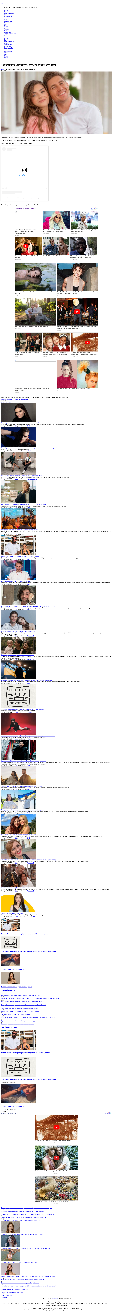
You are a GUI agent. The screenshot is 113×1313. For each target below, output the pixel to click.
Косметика (7, 23)
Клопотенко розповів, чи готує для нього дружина (16, 581)
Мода (6, 19)
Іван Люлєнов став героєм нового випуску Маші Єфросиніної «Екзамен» (23, 475)
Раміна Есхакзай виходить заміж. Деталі (16, 987)
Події (5, 12)
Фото (5, 54)
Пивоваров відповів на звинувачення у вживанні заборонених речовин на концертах (26, 680)
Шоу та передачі (9, 13)
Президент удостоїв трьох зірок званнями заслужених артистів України (22, 810)
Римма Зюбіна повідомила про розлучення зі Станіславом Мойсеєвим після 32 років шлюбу (28, 859)
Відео (6, 26)
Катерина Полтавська (21, 399)
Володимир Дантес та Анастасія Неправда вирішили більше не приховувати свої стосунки (28, 606)
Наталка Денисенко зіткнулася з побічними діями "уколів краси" (22, 1234)
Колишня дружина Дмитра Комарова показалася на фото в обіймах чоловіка (28, 1276)
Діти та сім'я (8, 15)
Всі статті (7, 10)
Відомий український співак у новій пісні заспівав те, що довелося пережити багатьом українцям (30, 448)
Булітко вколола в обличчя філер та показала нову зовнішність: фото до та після (26, 1248)
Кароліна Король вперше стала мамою (12, 913)
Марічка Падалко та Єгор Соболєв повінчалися (15, 888)
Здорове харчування (10, 33)
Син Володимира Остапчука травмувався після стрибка (17, 655)
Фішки (6, 24)
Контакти (7, 30)
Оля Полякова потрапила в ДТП (13, 969)
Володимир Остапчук (7, 399)
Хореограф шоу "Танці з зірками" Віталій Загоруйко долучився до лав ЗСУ (23, 761)
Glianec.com (54, 1298)
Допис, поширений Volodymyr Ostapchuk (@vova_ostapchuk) (24, 198)
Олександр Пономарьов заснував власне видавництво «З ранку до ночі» (22, 709)
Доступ (6, 29)
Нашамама (7, 32)
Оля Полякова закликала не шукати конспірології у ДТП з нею (20, 834)
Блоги (6, 57)
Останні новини (8, 990)
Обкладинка (8, 21)
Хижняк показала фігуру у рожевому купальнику (19, 1262)
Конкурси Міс (8, 16)
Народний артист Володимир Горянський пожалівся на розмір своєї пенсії (23, 504)
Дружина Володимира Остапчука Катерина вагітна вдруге (18, 631)
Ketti (16, 426)
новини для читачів (6, 1295)
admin (16, 451)
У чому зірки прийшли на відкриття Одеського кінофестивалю (20, 529)
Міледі (6, 35)
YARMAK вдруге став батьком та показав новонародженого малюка (21, 786)
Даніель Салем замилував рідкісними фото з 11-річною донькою (20, 556)
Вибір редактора (9, 1027)
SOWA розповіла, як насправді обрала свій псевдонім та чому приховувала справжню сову (28, 736)
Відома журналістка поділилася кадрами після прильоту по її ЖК (20, 423)
